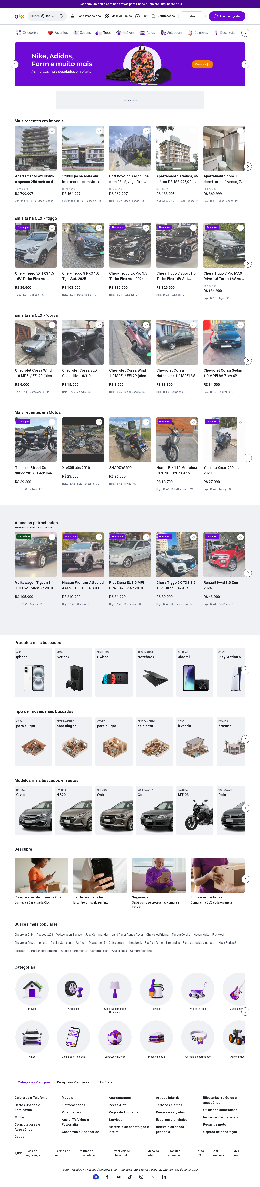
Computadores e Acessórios (27, 1127)
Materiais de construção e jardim (129, 1129)
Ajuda (18, 1153)
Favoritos (61, 33)
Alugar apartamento (74, 950)
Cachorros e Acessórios (80, 1132)
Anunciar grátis (230, 16)
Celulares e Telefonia (31, 1098)
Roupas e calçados (170, 1112)
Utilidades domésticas (220, 1110)
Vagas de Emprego (123, 1112)
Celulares (201, 33)
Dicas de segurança (33, 1153)
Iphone (43, 942)
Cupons (85, 33)
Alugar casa (119, 950)
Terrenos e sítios (169, 1105)
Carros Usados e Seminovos (27, 1107)
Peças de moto (214, 1124)
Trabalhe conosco (174, 1153)
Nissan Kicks (201, 934)
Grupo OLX (200, 1153)
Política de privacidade (87, 1153)
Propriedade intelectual (121, 1153)
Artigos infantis (168, 1098)
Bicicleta (20, 950)
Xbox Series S (227, 942)
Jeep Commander (96, 934)
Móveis (67, 1098)
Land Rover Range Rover (127, 934)
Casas (19, 1137)
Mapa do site (153, 1153)
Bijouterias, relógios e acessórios (220, 1100)
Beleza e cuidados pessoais (170, 1129)
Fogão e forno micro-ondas (162, 942)
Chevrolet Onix (24, 934)
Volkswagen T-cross (69, 934)
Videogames (71, 1112)
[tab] (34, 1082)
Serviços (115, 1120)
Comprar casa (99, 950)
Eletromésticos (73, 1105)
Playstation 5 (97, 942)
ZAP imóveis (218, 1153)
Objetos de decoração (220, 1132)
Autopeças (174, 33)
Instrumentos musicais (220, 1117)
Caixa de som (117, 942)
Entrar (192, 16)
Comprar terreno (141, 950)
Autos (151, 33)
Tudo (107, 32)
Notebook (135, 942)
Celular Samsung (62, 942)
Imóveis (128, 33)
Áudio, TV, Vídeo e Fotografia (75, 1122)
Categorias (30, 33)
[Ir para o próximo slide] (248, 166)
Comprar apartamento (43, 950)
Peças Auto (118, 1105)
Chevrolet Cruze (25, 942)
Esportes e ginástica (171, 1120)
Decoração (227, 33)
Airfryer (81, 942)
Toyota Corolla (181, 934)
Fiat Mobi (218, 934)
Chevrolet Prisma (157, 934)
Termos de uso (62, 1153)
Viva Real (236, 1153)
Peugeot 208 (45, 934)
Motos (20, 1117)
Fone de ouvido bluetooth (199, 942)
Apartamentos (120, 1098)
